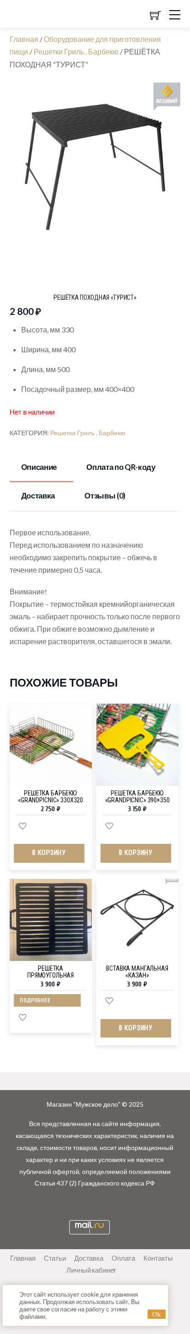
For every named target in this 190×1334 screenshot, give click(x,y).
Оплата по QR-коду (120, 467)
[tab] (42, 468)
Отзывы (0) (104, 495)
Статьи (55, 1258)
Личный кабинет (91, 1270)
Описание (39, 467)
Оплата (123, 1258)
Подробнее (35, 1000)
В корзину (48, 853)
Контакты (158, 1258)
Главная (24, 39)
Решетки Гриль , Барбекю (76, 51)
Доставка (38, 495)
